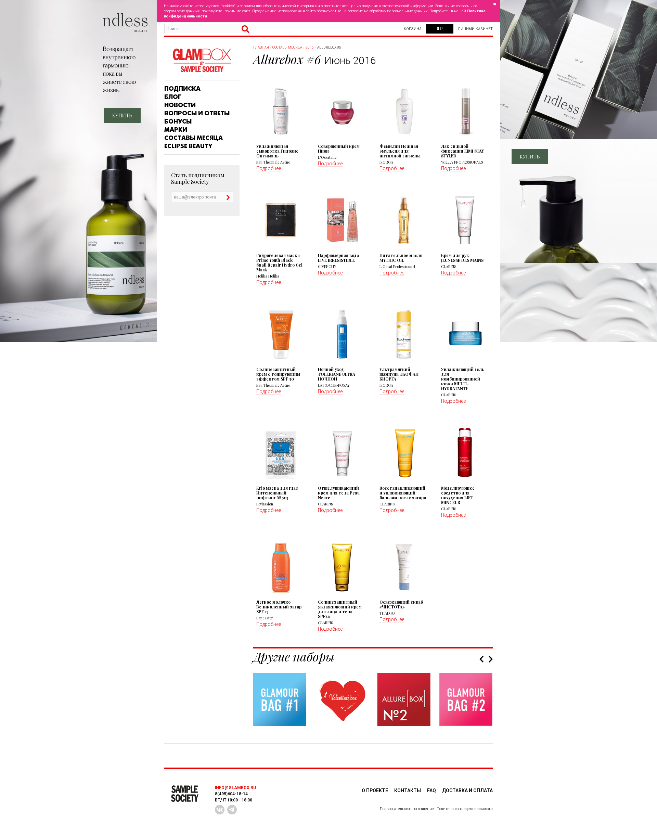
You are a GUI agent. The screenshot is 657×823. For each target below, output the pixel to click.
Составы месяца (193, 138)
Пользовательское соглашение (407, 809)
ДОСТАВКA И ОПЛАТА (467, 790)
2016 (310, 47)
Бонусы (178, 121)
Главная (261, 47)
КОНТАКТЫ (407, 790)
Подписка (182, 88)
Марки (175, 129)
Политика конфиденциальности (465, 809)
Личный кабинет (475, 29)
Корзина (413, 29)
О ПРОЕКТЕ (375, 790)
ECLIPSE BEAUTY (188, 146)
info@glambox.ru (235, 787)
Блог (172, 97)
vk (219, 809)
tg (232, 809)
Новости (180, 105)
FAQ (431, 790)
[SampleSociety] (202, 60)
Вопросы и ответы (197, 113)
